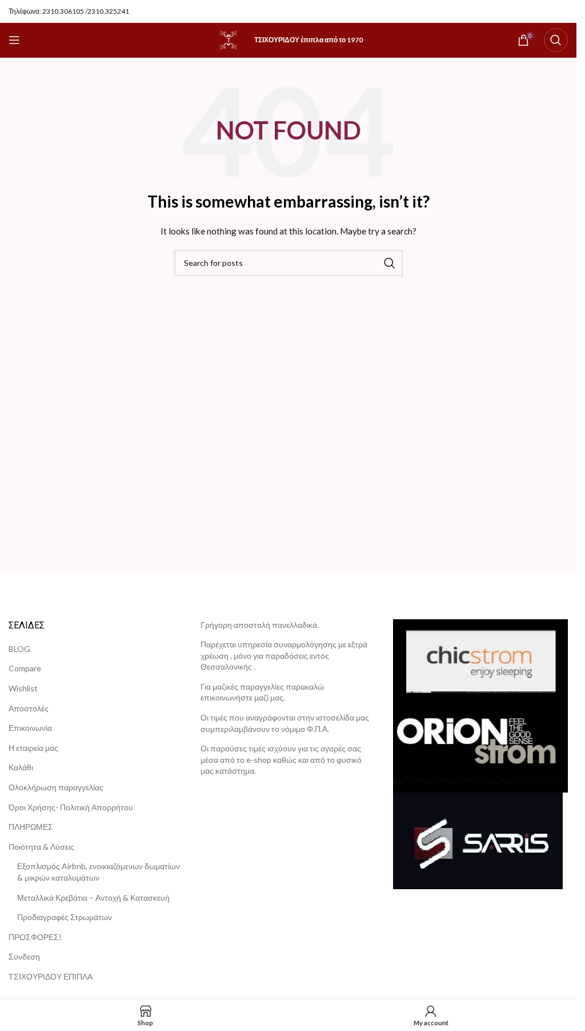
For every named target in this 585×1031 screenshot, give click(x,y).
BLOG (19, 649)
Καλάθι (21, 767)
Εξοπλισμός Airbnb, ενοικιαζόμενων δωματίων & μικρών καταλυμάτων (98, 871)
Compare (25, 668)
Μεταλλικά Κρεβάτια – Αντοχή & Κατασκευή (93, 897)
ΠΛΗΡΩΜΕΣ (31, 826)
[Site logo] (228, 39)
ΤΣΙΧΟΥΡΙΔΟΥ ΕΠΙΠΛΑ (51, 976)
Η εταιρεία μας (33, 748)
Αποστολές (29, 708)
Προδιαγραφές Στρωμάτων (64, 917)
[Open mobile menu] (14, 40)
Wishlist (23, 688)
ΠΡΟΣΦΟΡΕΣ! (35, 937)
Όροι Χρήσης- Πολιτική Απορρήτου (71, 807)
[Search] (556, 40)
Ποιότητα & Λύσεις (41, 846)
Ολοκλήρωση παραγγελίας (56, 787)
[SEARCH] (389, 263)
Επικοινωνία (30, 728)
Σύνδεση (24, 956)
